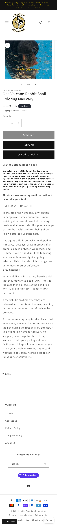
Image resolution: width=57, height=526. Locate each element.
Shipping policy (39, 520)
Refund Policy (12, 428)
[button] (7, 23)
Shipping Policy (13, 435)
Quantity (7, 116)
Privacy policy (41, 515)
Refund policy (25, 515)
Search (9, 413)
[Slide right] (35, 84)
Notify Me (28, 144)
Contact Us (11, 420)
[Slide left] (22, 84)
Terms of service (21, 520)
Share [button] (8, 373)
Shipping (6, 110)
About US (10, 442)
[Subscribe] (45, 464)
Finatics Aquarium (26, 511)
